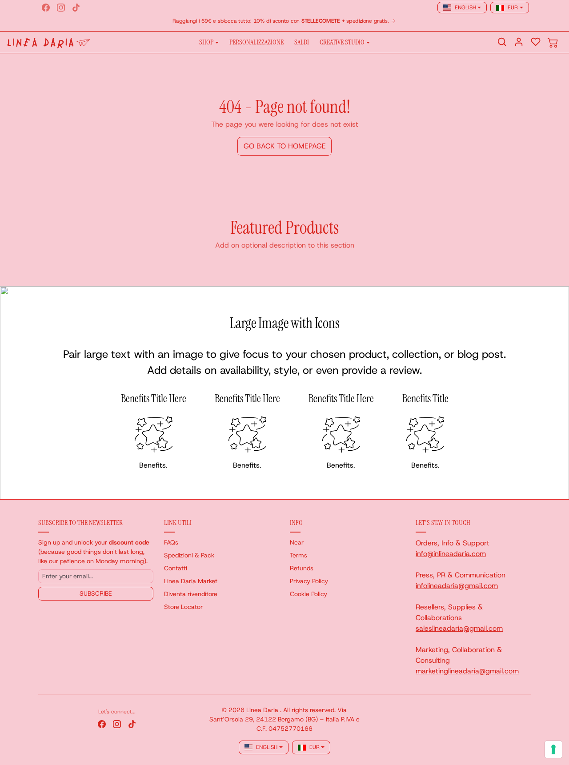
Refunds (301, 568)
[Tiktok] (76, 7)
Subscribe (96, 593)
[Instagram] (60, 7)
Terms (298, 555)
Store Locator (183, 607)
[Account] (518, 41)
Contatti (175, 568)
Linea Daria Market (190, 581)
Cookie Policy (308, 594)
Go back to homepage (285, 146)
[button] (501, 41)
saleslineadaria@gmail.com (459, 628)
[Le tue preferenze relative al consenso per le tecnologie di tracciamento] (553, 749)
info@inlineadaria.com (451, 553)
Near (297, 542)
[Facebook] (45, 7)
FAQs (171, 542)
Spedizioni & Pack (189, 555)
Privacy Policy (309, 581)
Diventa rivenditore (190, 594)
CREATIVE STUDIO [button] (342, 42)
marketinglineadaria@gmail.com (467, 671)
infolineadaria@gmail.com (457, 585)
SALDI (301, 42)
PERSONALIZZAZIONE (256, 42)
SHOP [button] (206, 42)
